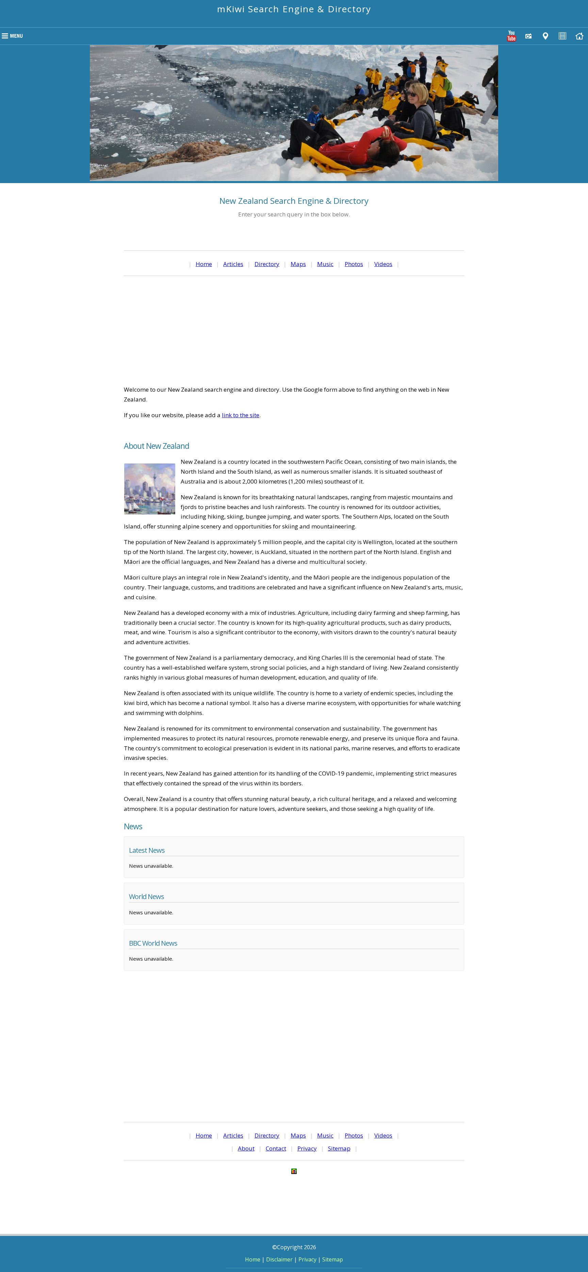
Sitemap (339, 1148)
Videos (383, 264)
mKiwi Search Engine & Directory (294, 9)
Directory (267, 264)
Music (325, 264)
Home (204, 264)
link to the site (240, 415)
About (246, 1148)
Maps (298, 264)
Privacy (307, 1148)
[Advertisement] (294, 330)
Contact (276, 1148)
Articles (233, 264)
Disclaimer (279, 1259)
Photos (354, 264)
